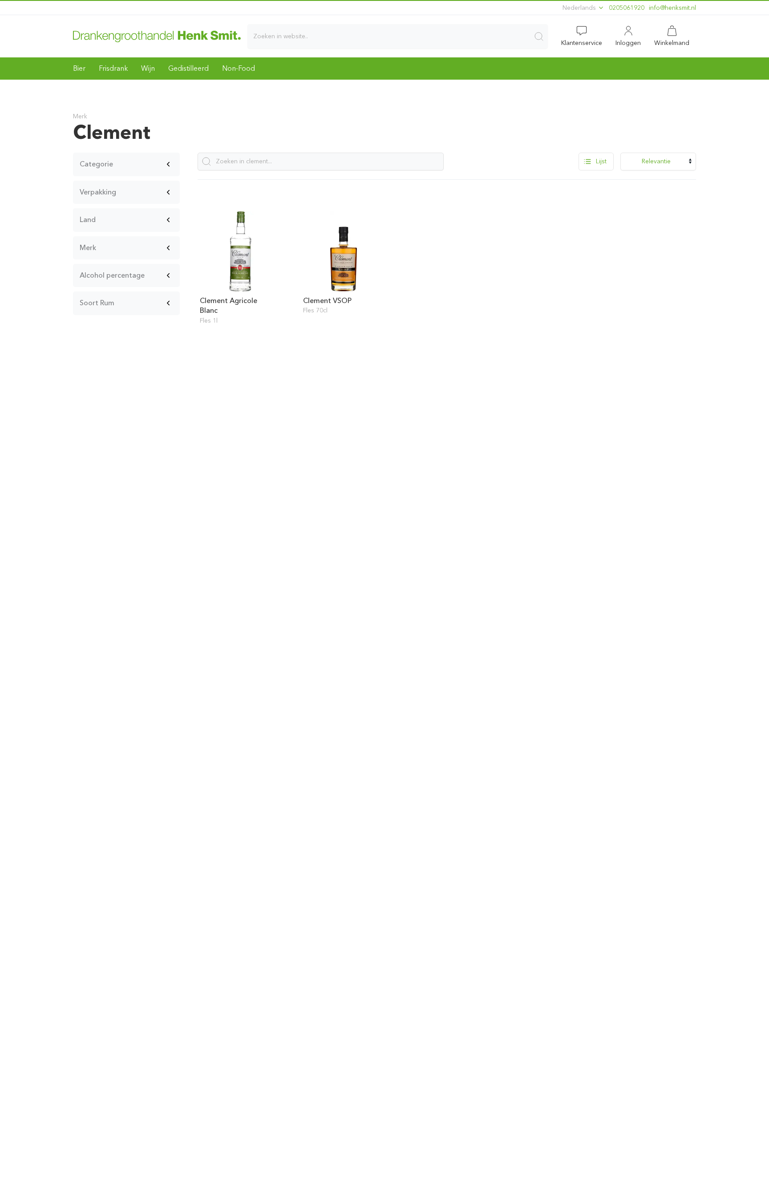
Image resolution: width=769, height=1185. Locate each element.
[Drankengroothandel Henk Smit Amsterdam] (157, 36)
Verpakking (98, 192)
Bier (79, 68)
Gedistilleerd (188, 68)
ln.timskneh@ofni (672, 8)
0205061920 (626, 8)
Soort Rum (97, 303)
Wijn (148, 68)
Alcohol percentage (112, 275)
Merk (88, 247)
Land (88, 219)
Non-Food (238, 68)
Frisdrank (113, 68)
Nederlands (580, 8)
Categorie (96, 164)
